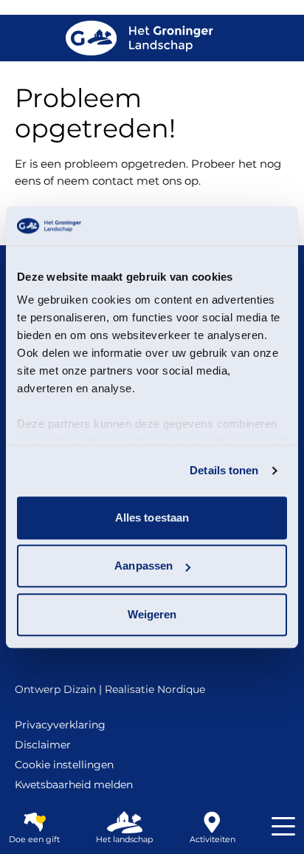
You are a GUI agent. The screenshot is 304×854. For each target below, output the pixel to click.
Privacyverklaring (60, 724)
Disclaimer (43, 744)
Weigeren (152, 614)
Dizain (79, 689)
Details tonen (224, 470)
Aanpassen (143, 565)
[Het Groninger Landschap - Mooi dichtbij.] (139, 38)
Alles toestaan (152, 517)
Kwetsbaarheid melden (74, 784)
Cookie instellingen (64, 764)
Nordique (181, 689)
